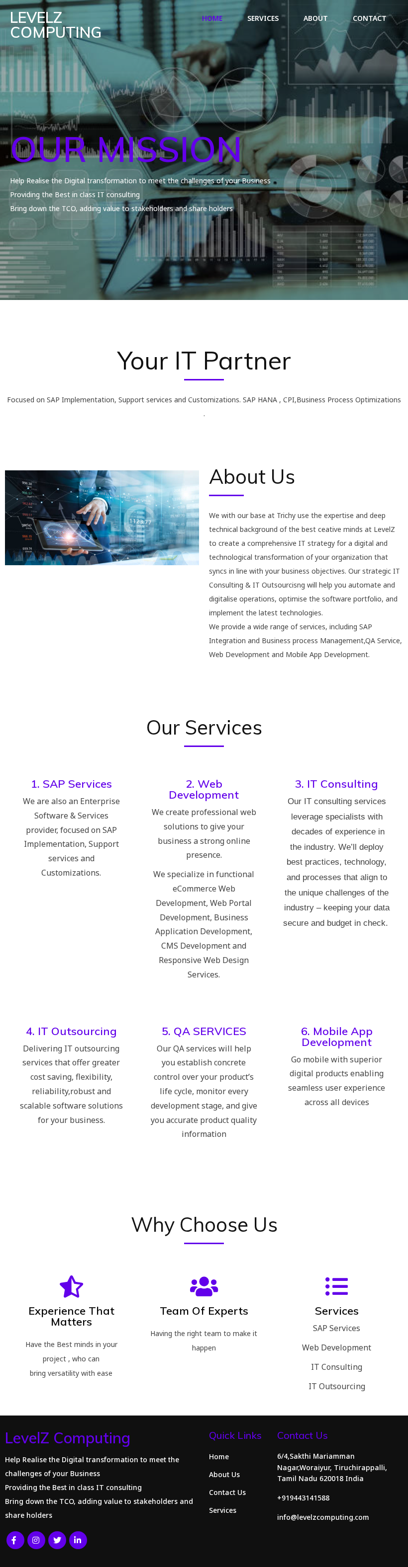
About (316, 18)
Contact (370, 18)
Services (263, 18)
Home (212, 18)
